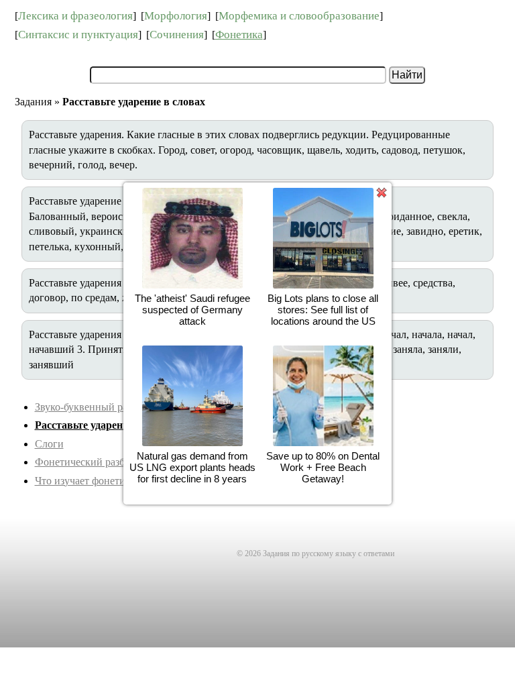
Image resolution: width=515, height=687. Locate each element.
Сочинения (177, 34)
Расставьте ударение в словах (106, 425)
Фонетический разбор (85, 462)
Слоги (49, 444)
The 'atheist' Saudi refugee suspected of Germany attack (192, 310)
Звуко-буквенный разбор (91, 407)
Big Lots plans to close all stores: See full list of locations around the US (323, 310)
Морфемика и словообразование (299, 15)
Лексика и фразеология (75, 15)
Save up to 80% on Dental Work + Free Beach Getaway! (323, 467)
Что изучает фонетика (85, 480)
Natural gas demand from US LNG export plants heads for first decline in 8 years (192, 467)
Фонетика (239, 34)
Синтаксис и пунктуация (78, 34)
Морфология (175, 15)
